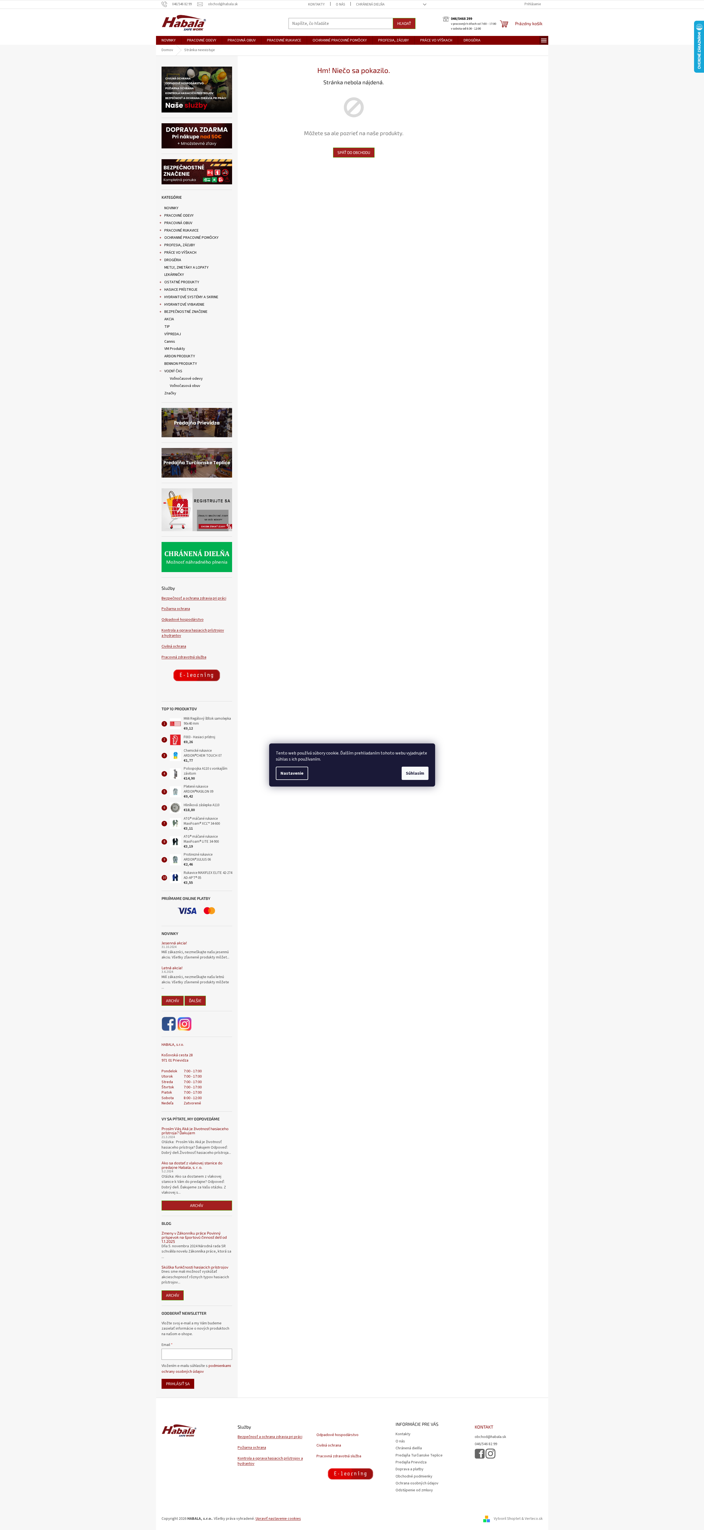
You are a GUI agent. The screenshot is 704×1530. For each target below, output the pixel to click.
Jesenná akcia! (174, 943)
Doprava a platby (410, 1469)
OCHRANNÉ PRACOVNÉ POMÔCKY (191, 237)
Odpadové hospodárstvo (183, 619)
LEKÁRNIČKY (174, 274)
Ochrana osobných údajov (417, 1483)
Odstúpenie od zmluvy (414, 1490)
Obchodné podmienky (414, 1476)
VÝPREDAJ (172, 334)
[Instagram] (184, 1024)
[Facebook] (169, 1023)
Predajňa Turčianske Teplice (419, 1455)
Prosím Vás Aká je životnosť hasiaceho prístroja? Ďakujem (195, 1130)
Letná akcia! (172, 968)
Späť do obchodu (353, 152)
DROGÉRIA (172, 260)
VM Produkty (174, 349)
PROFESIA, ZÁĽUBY (179, 245)
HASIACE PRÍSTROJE (181, 289)
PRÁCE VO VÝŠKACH (180, 252)
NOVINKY (171, 208)
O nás (340, 4)
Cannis (169, 341)
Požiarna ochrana (176, 609)
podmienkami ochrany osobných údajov (196, 1368)
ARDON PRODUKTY (179, 356)
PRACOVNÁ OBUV (178, 223)
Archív (172, 1000)
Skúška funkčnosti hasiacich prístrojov (195, 1267)
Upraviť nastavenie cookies (278, 1518)
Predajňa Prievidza (411, 1462)
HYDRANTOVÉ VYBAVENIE (184, 304)
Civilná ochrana (174, 646)
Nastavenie (291, 773)
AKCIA (169, 319)
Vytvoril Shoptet (507, 1518)
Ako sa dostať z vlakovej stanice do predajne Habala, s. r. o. (192, 1165)
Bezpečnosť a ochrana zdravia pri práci (194, 598)
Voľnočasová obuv (185, 386)
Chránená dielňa (370, 4)
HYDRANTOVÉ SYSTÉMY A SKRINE (191, 297)
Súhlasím (415, 773)
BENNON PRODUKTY (180, 363)
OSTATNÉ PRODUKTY (181, 282)
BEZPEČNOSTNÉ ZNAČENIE (185, 312)
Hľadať (404, 23)
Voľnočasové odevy (186, 378)
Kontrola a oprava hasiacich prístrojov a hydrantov (193, 633)
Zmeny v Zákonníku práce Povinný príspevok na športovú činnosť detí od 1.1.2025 (194, 1237)
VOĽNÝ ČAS (173, 371)
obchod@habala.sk (490, 1437)
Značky (170, 393)
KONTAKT (484, 1426)
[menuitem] (168, 40)
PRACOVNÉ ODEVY (179, 215)
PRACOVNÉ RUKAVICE (181, 230)
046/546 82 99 (486, 1444)
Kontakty (316, 4)
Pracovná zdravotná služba (184, 657)
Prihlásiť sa (178, 1383)
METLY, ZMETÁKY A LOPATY (186, 267)
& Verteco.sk (532, 1518)
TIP (167, 326)
